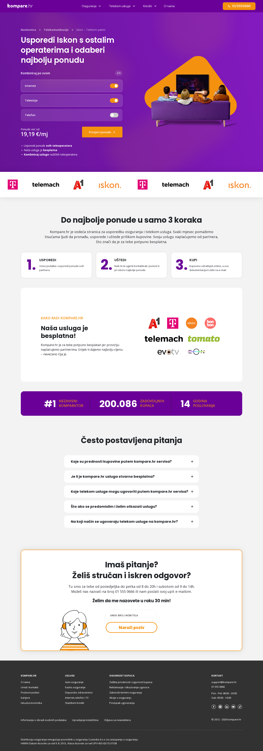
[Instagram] (220, 706)
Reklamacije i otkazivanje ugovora (129, 687)
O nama (169, 6)
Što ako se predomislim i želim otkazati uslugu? (114, 506)
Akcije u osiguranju (120, 697)
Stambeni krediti (74, 702)
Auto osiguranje (74, 682)
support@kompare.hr (224, 682)
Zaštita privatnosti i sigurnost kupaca (130, 682)
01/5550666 (241, 6)
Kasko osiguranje (75, 687)
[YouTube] (233, 706)
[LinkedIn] (226, 706)
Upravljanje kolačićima (85, 720)
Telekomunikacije (56, 30)
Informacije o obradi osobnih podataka (43, 720)
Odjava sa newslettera (117, 720)
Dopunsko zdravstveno (79, 692)
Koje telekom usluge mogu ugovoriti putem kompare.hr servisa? (129, 491)
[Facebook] (213, 706)
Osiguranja (89, 6)
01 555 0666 (218, 686)
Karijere (25, 697)
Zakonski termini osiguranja (125, 692)
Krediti (147, 6)
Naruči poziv (131, 627)
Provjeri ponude (100, 132)
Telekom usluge (120, 6)
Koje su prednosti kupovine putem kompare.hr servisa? (121, 461)
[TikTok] (240, 706)
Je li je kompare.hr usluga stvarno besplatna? (113, 476)
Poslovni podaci (30, 692)
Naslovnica (28, 30)
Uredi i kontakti (29, 687)
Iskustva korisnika (31, 702)
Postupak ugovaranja (122, 702)
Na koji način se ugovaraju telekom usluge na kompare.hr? (124, 521)
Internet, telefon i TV (77, 697)
